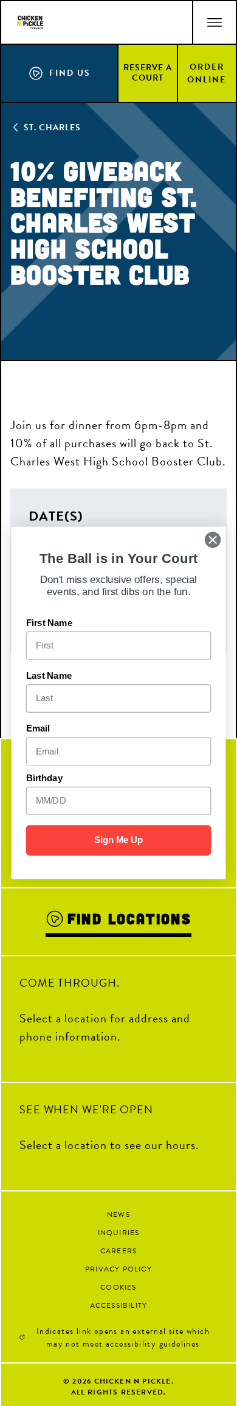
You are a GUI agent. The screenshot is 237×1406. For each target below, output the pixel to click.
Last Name (49, 676)
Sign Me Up (118, 840)
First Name (49, 623)
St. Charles (52, 127)
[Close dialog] (212, 539)
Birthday (44, 778)
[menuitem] (148, 73)
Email (38, 728)
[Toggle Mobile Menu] (214, 22)
